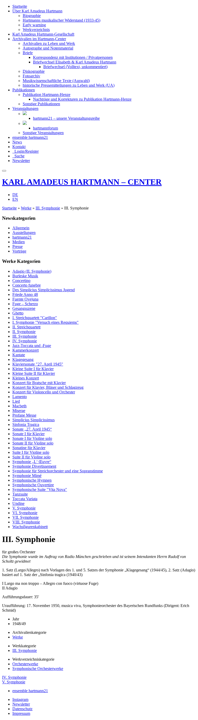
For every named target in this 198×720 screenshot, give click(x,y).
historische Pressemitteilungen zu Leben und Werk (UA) (68, 85)
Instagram (20, 699)
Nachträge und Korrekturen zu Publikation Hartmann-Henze (82, 99)
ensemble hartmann (30, 691)
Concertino (21, 280)
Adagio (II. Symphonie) (31, 271)
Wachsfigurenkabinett (30, 526)
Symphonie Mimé (27, 475)
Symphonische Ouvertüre (33, 485)
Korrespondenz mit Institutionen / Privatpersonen (73, 57)
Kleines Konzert (25, 378)
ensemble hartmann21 (30, 137)
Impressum (21, 713)
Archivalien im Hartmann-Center (39, 39)
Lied (16, 401)
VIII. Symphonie (26, 522)
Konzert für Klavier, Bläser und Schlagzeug (48, 387)
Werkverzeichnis (36, 29)
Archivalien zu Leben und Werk (49, 43)
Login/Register (25, 151)
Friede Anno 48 (25, 294)
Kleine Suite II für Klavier (33, 373)
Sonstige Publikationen (41, 104)
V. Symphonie (24, 508)
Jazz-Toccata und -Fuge (31, 345)
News (17, 142)
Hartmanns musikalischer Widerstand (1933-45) (61, 20)
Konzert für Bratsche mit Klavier (39, 383)
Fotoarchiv (31, 76)
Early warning (34, 25)
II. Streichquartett (26, 327)
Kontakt (19, 146)
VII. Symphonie (25, 517)
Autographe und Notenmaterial (48, 48)
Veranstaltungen (25, 108)
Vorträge (19, 251)
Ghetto (17, 313)
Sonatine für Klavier (28, 448)
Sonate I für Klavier (28, 434)
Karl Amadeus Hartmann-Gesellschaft (43, 34)
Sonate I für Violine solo (32, 438)
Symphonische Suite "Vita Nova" (39, 489)
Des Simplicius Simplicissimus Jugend (43, 290)
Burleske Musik (25, 276)
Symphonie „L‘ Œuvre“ (31, 461)
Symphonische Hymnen (32, 480)
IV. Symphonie (24, 341)
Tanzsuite (20, 494)
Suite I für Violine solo (30, 452)
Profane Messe (24, 415)
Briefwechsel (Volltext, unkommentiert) (75, 66)
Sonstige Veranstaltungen (43, 133)
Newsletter (21, 160)
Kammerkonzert (25, 350)
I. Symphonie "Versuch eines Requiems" (45, 322)
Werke (26, 208)
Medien (18, 242)
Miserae (18, 410)
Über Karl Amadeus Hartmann (37, 11)
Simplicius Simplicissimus (33, 420)
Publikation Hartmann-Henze (46, 94)
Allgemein (20, 228)
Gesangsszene (23, 308)
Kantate (18, 355)
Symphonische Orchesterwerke (37, 668)
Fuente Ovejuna (25, 299)
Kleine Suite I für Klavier (33, 369)
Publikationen (23, 90)
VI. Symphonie (24, 513)
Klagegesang (23, 359)
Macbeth (19, 406)
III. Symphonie (48, 208)
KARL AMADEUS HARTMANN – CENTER (82, 182)
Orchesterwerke (25, 664)
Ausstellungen (24, 232)
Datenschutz (22, 709)
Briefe (28, 53)
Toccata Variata (24, 499)
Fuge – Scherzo (25, 304)
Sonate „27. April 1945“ (32, 429)
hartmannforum (45, 128)
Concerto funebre (26, 285)
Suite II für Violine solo (31, 457)
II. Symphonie (24, 331)
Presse (17, 246)
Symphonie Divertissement (34, 466)
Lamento (19, 396)
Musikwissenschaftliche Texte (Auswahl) (56, 80)
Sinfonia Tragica (25, 424)
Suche (18, 156)
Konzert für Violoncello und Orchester (43, 392)
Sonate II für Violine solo (32, 443)
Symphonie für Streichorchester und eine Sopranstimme (57, 471)
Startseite (19, 6)
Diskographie (34, 71)
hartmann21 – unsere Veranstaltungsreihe (66, 118)
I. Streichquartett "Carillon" (34, 317)
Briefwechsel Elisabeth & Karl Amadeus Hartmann (74, 62)
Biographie (32, 15)
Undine (18, 503)
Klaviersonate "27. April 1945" (37, 364)
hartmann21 (22, 237)
